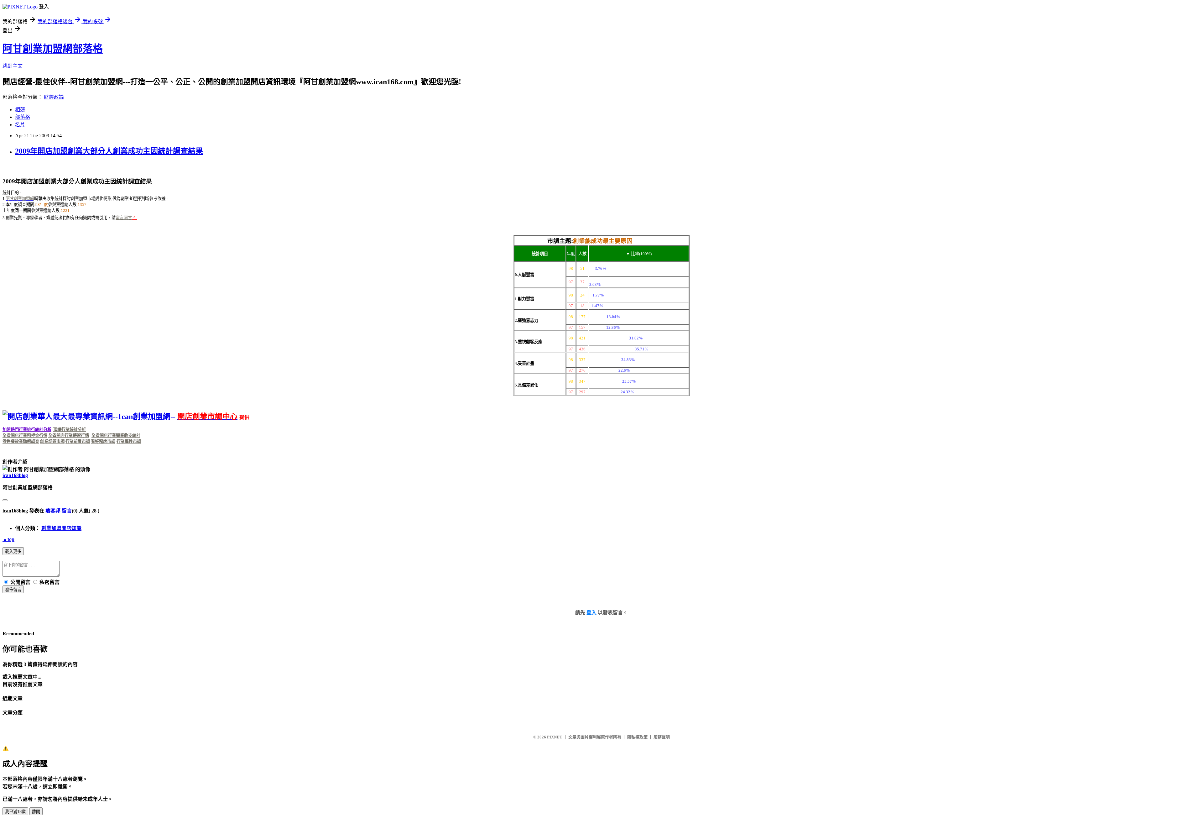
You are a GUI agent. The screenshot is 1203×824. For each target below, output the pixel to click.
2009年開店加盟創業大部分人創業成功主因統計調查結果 (109, 151)
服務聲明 (662, 737)
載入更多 (13, 551)
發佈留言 (13, 589)
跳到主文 (13, 66)
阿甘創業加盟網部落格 (53, 48)
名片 (20, 124)
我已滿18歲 (15, 811)
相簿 (20, 109)
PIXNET (554, 737)
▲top (8, 539)
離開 (36, 811)
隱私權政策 (637, 737)
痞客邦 (52, 510)
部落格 (22, 117)
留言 (67, 510)
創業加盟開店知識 (61, 528)
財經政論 (54, 97)
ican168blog (15, 475)
